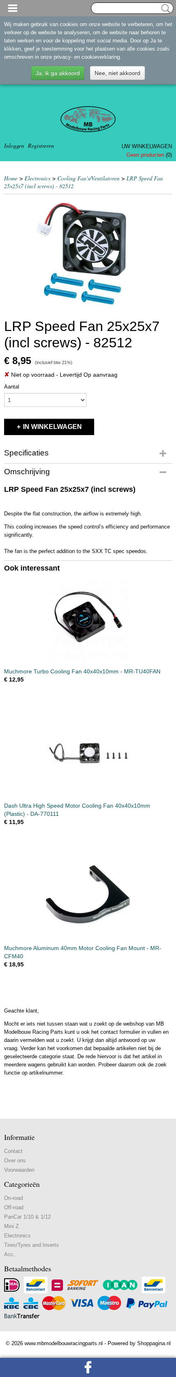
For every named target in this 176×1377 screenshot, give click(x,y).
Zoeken (164, 8)
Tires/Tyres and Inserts (31, 1245)
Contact (13, 1151)
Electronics (37, 178)
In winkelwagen (52, 426)
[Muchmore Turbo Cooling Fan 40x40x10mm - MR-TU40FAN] (88, 619)
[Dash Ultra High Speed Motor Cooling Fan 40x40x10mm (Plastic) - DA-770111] (88, 753)
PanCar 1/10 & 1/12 (27, 1217)
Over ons (15, 1160)
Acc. (9, 1254)
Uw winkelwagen (147, 146)
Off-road (13, 1207)
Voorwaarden (19, 1170)
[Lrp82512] (88, 254)
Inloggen (14, 145)
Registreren (41, 145)
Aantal (11, 387)
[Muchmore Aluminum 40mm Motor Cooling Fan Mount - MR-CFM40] (88, 896)
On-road (13, 1198)
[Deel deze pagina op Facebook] (88, 1367)
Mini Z (11, 1226)
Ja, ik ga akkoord (58, 73)
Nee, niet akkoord (117, 73)
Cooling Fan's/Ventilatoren (88, 178)
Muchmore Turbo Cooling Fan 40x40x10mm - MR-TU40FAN (82, 671)
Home (11, 178)
